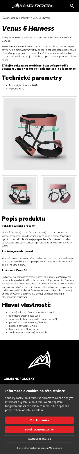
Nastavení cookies (39, 439)
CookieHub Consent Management (45, 447)
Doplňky (25, 18)
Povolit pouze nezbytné (39, 429)
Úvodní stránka (10, 18)
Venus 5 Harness (41, 18)
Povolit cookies (39, 420)
